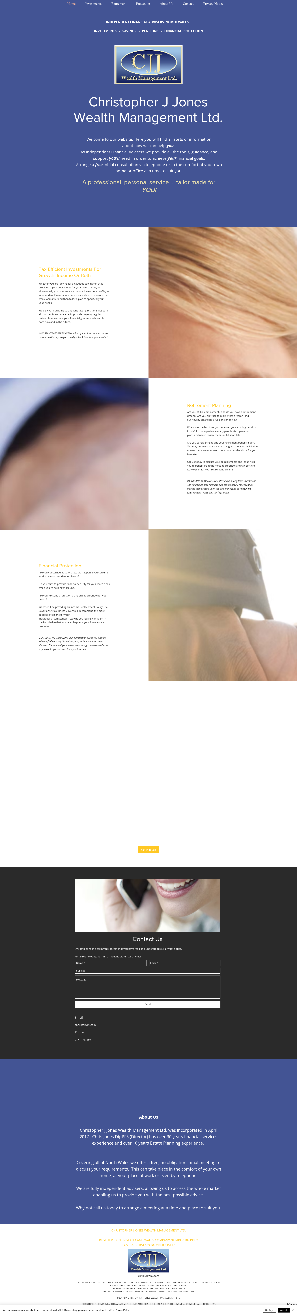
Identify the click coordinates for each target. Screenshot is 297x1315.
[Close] (293, 1310)
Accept (283, 1310)
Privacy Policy (122, 1310)
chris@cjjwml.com (85, 1025)
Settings (269, 1310)
